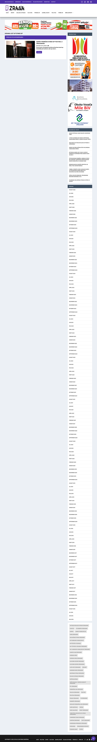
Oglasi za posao (20, 12)
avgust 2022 (72, 357)
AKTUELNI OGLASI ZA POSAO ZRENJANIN (79, 625)
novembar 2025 (73, 221)
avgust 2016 (72, 608)
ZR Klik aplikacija (9, 1)
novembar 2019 (73, 472)
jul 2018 (71, 528)
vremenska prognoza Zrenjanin (78, 723)
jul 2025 (71, 235)
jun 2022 (71, 364)
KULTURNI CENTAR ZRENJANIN (77, 661)
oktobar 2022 (72, 350)
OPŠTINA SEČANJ (74, 679)
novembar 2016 (73, 598)
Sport (12, 12)
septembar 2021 (73, 395)
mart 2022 (71, 374)
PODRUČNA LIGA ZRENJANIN (76, 689)
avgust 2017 (72, 567)
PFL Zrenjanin (73, 686)
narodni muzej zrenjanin (76, 670)
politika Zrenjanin (75, 695)
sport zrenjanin (84, 710)
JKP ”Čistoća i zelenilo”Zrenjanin (78, 646)
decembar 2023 (73, 301)
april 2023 (71, 329)
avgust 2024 (72, 273)
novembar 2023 (73, 305)
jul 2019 (71, 486)
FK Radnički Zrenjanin (81, 628)
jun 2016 (71, 615)
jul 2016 (71, 612)
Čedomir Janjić (73, 729)
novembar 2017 (73, 556)
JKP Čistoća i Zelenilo (75, 643)
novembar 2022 (73, 347)
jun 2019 (71, 490)
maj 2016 (71, 619)
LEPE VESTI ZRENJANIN (75, 667)
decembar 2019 (73, 469)
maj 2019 (71, 493)
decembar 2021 (73, 385)
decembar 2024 (73, 259)
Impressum (18, 1)
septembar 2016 (73, 605)
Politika (54, 12)
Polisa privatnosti (37, 1)
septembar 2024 (73, 270)
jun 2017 (71, 573)
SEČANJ (81, 707)
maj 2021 (71, 409)
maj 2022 (71, 367)
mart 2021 (71, 416)
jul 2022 (71, 360)
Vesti (7, 12)
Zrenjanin (72, 726)
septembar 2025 (73, 228)
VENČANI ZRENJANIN (74, 720)
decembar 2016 (73, 594)
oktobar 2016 (72, 601)
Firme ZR (60, 12)
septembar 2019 (73, 479)
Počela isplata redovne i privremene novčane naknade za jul (78, 176)
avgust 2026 (72, 189)
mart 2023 (71, 333)
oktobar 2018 (72, 518)
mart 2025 (71, 249)
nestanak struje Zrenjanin (77, 673)
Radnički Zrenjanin (75, 701)
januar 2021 (72, 423)
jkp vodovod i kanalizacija (77, 640)
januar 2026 (72, 214)
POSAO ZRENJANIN (74, 698)
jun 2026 (71, 196)
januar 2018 (72, 549)
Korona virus (73, 655)
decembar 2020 (73, 427)
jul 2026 (71, 193)
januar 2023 (72, 339)
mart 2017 (71, 584)
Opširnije (39, 52)
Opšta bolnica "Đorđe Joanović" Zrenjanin (78, 683)
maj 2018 (71, 535)
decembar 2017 (73, 553)
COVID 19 (72, 628)
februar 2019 (72, 504)
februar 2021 (72, 420)
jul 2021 (71, 402)
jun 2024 (71, 280)
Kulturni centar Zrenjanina (77, 664)
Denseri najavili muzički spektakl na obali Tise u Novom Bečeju (78, 165)
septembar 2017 (73, 563)
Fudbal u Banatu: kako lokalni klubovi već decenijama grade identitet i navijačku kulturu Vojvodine (79, 170)
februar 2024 (72, 294)
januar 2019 (72, 507)
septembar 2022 (73, 353)
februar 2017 (72, 587)
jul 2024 (71, 277)
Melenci (84, 667)
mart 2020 (71, 458)
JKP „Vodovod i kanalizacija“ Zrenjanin (80, 649)
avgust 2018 (72, 525)
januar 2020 (72, 465)
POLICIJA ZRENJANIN (74, 692)
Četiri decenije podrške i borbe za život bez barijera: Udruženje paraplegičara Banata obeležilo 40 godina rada (79, 159)
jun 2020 (71, 448)
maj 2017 (71, 577)
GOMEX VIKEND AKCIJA (80, 631)
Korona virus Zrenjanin (76, 658)
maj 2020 (71, 451)
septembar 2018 (73, 521)
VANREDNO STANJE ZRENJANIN (77, 717)
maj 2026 (71, 200)
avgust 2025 (72, 231)
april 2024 (71, 287)
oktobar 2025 (72, 224)
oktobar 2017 (72, 560)
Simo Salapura (73, 710)
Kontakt (53, 1)
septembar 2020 (73, 437)
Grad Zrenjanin (74, 634)
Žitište (81, 729)
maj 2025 (71, 242)
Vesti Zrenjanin (86, 720)
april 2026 (71, 203)
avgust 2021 (72, 399)
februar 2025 (72, 252)
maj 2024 (71, 284)
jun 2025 (71, 238)
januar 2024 (72, 298)
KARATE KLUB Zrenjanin (76, 652)
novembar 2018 (73, 514)
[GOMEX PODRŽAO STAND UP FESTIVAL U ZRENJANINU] (20, 49)
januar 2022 (72, 381)
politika (83, 692)
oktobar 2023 (72, 308)
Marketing (47, 1)
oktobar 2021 (72, 392)
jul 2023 (71, 319)
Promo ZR (37, 12)
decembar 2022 (73, 343)
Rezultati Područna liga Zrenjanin (79, 704)
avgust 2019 (72, 483)
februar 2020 (72, 462)
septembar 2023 (73, 312)
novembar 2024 (73, 263)
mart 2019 (71, 500)
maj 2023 (71, 326)
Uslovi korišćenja (26, 1)
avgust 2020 (72, 441)
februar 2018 (72, 546)
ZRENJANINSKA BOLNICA (82, 726)
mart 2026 (71, 207)
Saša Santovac (74, 707)
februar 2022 (72, 378)
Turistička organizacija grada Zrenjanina (78, 714)
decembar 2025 (73, 217)
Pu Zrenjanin (84, 698)
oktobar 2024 (72, 266)
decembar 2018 (73, 511)
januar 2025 (72, 256)
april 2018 (71, 539)
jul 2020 (71, 444)
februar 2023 (72, 336)
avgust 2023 (72, 315)
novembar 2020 (73, 430)
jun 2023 (71, 322)
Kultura (30, 12)
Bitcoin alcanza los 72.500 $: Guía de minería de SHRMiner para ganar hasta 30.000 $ (79, 153)
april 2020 (71, 455)
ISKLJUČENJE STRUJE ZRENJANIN (77, 637)
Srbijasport (68, 12)
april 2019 (71, 497)
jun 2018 (71, 532)
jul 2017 (71, 570)
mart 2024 (71, 291)
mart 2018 (71, 542)
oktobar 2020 (72, 434)
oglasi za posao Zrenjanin (77, 676)
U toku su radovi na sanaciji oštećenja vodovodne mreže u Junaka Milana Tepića (80, 138)
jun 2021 (71, 406)
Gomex (71, 631)
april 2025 (71, 245)
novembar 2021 (73, 388)
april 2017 (71, 580)
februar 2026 (72, 210)
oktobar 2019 (72, 476)
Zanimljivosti (45, 12)
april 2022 (71, 371)
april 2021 (71, 413)
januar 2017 (72, 591)
